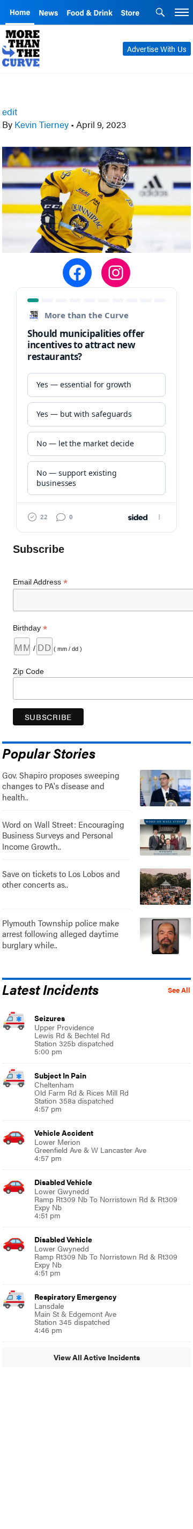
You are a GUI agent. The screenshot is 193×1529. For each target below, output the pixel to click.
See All (179, 990)
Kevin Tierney (41, 124)
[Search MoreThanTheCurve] (160, 13)
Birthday (30, 628)
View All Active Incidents (97, 1357)
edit (9, 111)
